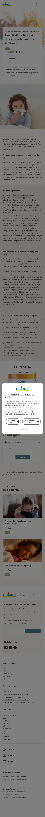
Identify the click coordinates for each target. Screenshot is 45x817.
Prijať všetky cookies (11, 421)
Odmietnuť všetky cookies (30, 421)
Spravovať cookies (23, 429)
